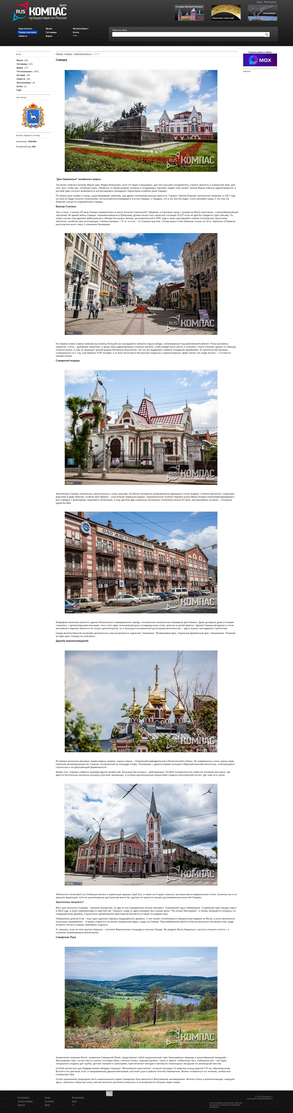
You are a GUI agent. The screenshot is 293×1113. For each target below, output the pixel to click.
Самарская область (82, 54)
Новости (21, 1105)
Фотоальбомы (78, 1097)
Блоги (74, 1101)
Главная (59, 54)
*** (73, 1105)
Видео (47, 1105)
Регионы (68, 54)
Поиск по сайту (119, 30)
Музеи (47, 1097)
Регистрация (270, 2)
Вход (259, 2)
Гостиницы (49, 1101)
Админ (77, 170)
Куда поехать (23, 1097)
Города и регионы (25, 1101)
